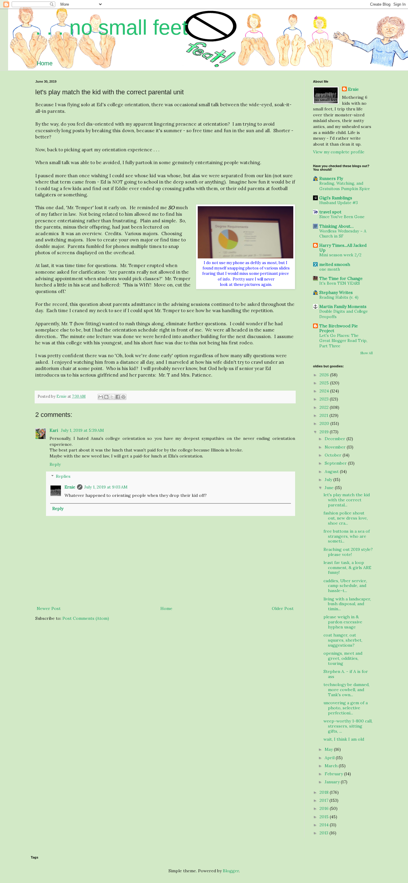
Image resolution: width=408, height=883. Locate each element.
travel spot (330, 212)
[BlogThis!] (106, 397)
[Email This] (101, 397)
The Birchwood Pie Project (338, 328)
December (335, 438)
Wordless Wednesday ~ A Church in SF (342, 234)
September (336, 463)
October (334, 455)
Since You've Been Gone (341, 216)
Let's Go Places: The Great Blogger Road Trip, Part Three (343, 341)
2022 (325, 407)
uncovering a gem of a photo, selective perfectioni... (345, 708)
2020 (325, 423)
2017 (324, 800)
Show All (366, 353)
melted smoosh (334, 264)
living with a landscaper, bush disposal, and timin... (347, 604)
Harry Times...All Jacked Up (342, 248)
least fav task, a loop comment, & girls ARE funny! (347, 567)
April (330, 757)
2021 (324, 415)
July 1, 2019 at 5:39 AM (82, 430)
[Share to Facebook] (118, 397)
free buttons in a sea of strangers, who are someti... (346, 536)
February (334, 773)
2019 (325, 431)
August (332, 471)
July (329, 479)
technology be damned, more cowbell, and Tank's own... (346, 689)
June (330, 487)
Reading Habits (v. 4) (338, 297)
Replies (63, 476)
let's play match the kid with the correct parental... (346, 500)
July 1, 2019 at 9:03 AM (106, 487)
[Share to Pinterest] (123, 397)
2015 (325, 816)
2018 (325, 792)
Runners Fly (331, 178)
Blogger (231, 870)
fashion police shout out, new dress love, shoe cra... (345, 518)
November (336, 447)
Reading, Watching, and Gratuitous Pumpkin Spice (344, 186)
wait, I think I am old (343, 739)
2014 (325, 824)
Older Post (283, 608)
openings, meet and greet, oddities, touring (342, 658)
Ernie (70, 487)
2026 (325, 374)
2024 (325, 391)
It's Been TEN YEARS (339, 283)
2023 (325, 399)
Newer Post (49, 608)
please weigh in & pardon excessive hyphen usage (342, 622)
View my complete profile (338, 152)
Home (45, 63)
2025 (325, 383)
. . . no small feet (111, 27)
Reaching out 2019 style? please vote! (348, 552)
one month (329, 269)
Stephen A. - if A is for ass (345, 674)
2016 (325, 808)
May (329, 749)
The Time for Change (341, 278)
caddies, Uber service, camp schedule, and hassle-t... (345, 586)
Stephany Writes (336, 292)
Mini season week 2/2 (340, 255)
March (332, 765)
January (333, 782)
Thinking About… (336, 226)
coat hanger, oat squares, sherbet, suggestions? (342, 640)
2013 (324, 833)
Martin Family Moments (342, 306)
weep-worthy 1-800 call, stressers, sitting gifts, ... (347, 726)
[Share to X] (112, 397)
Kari (54, 430)
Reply (55, 464)
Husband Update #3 (338, 202)
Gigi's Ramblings (335, 198)
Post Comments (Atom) (85, 618)
